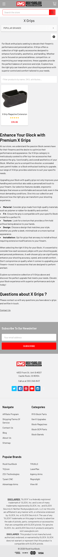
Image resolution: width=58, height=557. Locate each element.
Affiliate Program (11, 414)
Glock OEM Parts (39, 429)
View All (33, 484)
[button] (54, 36)
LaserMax (34, 469)
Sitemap (7, 442)
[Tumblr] (43, 388)
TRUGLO (34, 464)
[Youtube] (31, 388)
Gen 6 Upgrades (39, 419)
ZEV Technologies (11, 474)
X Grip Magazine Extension (14, 114)
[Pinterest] (26, 388)
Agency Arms (36, 474)
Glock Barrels (38, 434)
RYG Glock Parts (39, 414)
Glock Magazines (39, 424)
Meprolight (35, 479)
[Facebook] (20, 388)
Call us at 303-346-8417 (29, 381)
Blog (5, 432)
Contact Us (5, 310)
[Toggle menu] (4, 4)
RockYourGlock (10, 464)
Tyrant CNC (8, 479)
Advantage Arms (10, 484)
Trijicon (6, 469)
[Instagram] (37, 388)
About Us (7, 437)
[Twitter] (14, 388)
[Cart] (54, 4)
